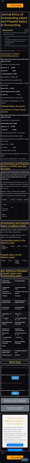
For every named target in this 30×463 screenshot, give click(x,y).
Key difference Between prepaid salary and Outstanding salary (15, 42)
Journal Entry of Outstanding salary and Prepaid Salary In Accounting (15, 33)
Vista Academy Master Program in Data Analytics (16, 45)
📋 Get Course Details (15, 5)
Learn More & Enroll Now (15, 445)
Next (15, 378)
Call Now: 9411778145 (15, 450)
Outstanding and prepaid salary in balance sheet (16, 39)
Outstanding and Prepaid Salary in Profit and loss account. (16, 37)
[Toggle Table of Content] (26, 30)
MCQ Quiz (7, 44)
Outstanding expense (20, 50)
